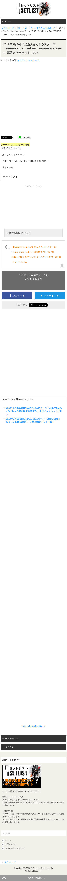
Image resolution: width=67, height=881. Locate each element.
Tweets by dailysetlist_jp (33, 726)
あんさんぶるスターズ (28, 60)
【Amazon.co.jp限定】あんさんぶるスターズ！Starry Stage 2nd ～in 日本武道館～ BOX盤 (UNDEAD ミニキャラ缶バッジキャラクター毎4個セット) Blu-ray (36, 254)
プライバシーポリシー (14, 848)
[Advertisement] (33, 98)
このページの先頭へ (36, 878)
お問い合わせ (11, 844)
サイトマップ (10, 862)
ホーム (8, 840)
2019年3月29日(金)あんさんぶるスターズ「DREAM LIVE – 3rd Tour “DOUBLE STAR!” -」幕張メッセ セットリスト (34, 411)
